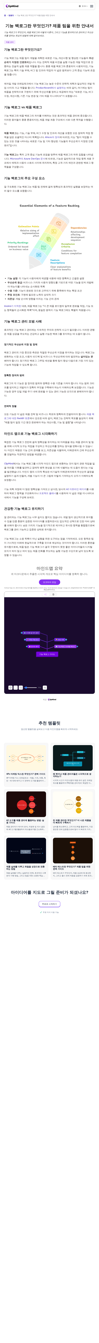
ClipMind (8, 463)
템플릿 (11, 15)
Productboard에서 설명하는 (51, 87)
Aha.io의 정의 (52, 137)
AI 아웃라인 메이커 (76, 489)
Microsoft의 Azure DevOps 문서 (27, 158)
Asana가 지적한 (12, 306)
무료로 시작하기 (49, 904)
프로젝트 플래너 (47, 493)
